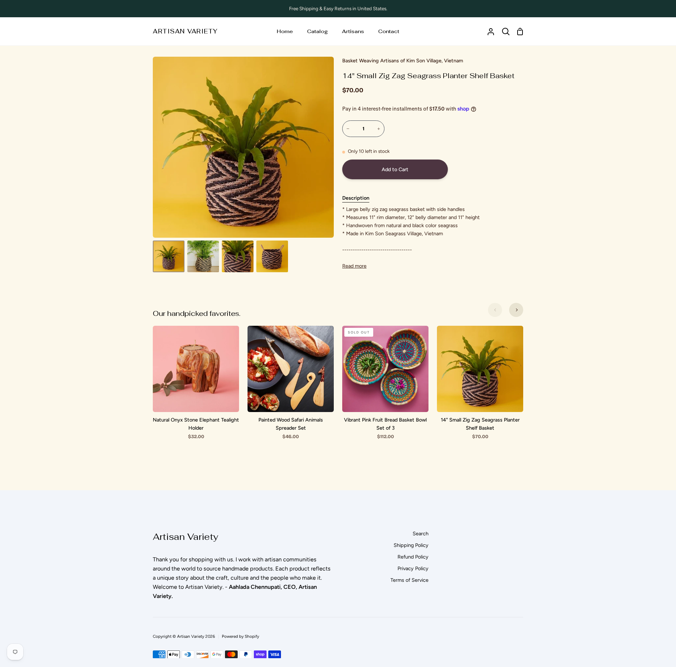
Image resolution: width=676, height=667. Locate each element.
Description (355, 198)
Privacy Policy (413, 568)
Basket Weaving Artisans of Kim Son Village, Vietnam (402, 60)
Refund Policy (413, 557)
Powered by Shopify (240, 636)
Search (420, 533)
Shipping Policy (411, 545)
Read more (354, 266)
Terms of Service (409, 580)
